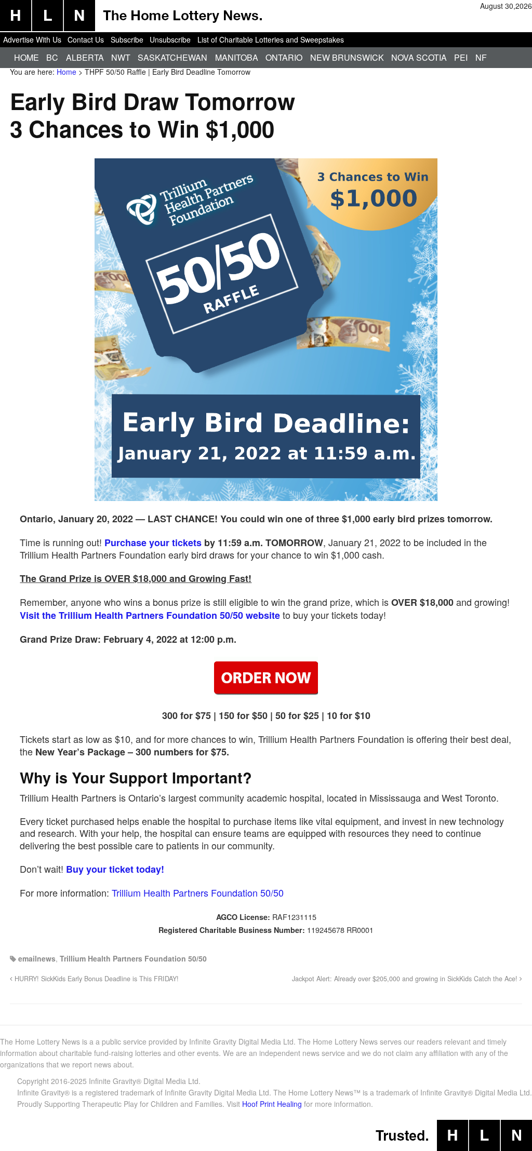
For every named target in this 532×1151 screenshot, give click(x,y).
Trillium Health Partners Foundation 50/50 (198, 892)
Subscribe (127, 39)
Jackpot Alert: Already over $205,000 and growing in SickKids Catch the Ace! (406, 978)
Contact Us (86, 39)
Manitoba (236, 57)
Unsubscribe (170, 39)
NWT (120, 57)
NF (481, 57)
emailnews (37, 958)
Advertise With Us (32, 39)
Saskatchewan (172, 57)
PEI (461, 57)
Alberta (85, 57)
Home (26, 57)
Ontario (283, 57)
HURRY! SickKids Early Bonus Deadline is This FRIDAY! (95, 978)
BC (52, 57)
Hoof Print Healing (272, 1104)
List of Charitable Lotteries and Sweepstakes (270, 39)
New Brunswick (347, 57)
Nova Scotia (419, 57)
